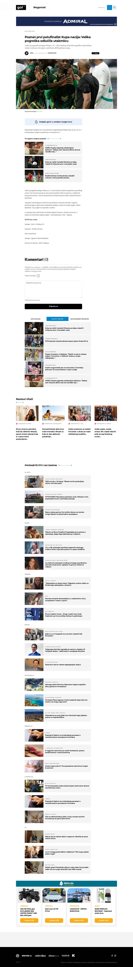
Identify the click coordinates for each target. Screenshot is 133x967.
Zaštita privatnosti (101, 962)
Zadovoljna (40, 956)
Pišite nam (63, 962)
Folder (65, 956)
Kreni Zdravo (73, 956)
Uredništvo (70, 962)
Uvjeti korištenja (91, 962)
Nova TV (17, 956)
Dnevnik (27, 956)
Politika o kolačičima (111, 962)
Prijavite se (53, 306)
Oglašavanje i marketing (80, 962)
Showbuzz (54, 956)
